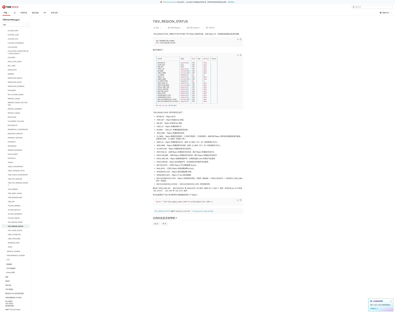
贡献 (157, 28)
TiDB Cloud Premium (170, 2)
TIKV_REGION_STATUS (162, 211)
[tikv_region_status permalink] (189, 21)
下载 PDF (211, 28)
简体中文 (385, 13)
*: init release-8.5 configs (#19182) (202, 211)
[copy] (240, 39)
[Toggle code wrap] (237, 39)
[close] (391, 301)
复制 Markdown (175, 28)
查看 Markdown (194, 28)
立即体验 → (231, 2)
